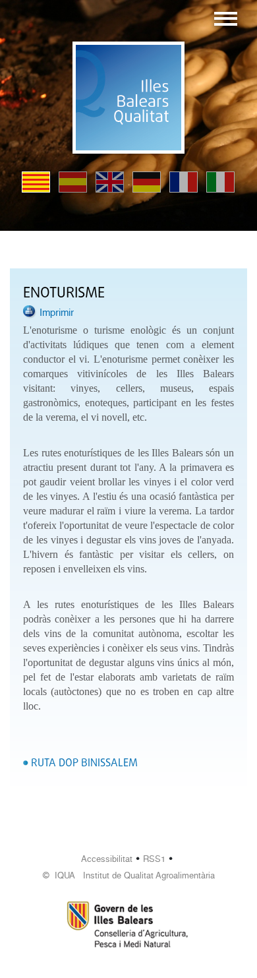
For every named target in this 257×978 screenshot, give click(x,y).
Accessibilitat (106, 859)
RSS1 (154, 859)
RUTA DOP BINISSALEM (84, 764)
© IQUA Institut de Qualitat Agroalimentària (129, 875)
